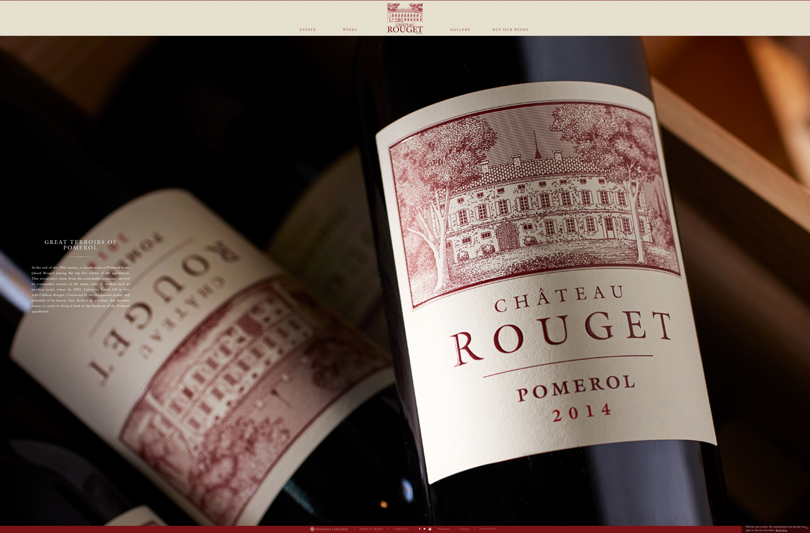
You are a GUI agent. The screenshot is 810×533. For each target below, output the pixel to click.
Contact (401, 529)
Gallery (460, 29)
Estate (308, 29)
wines (350, 29)
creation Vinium (487, 528)
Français (464, 528)
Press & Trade (371, 529)
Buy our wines (511, 29)
